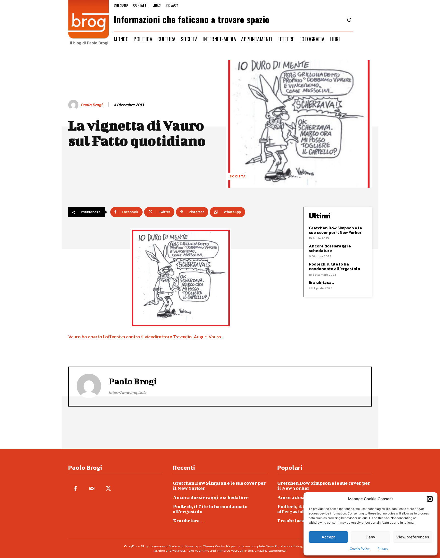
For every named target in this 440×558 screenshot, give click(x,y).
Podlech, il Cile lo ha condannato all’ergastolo (334, 266)
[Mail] (92, 489)
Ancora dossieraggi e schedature (330, 248)
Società (238, 176)
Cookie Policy (360, 548)
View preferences (412, 537)
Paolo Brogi (91, 104)
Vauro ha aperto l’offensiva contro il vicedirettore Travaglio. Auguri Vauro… (146, 336)
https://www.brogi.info (127, 392)
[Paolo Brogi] (74, 105)
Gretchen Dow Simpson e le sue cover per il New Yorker (335, 230)
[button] (429, 498)
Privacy (383, 548)
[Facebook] (75, 489)
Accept (328, 537)
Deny (370, 537)
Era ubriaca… (321, 282)
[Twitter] (108, 489)
